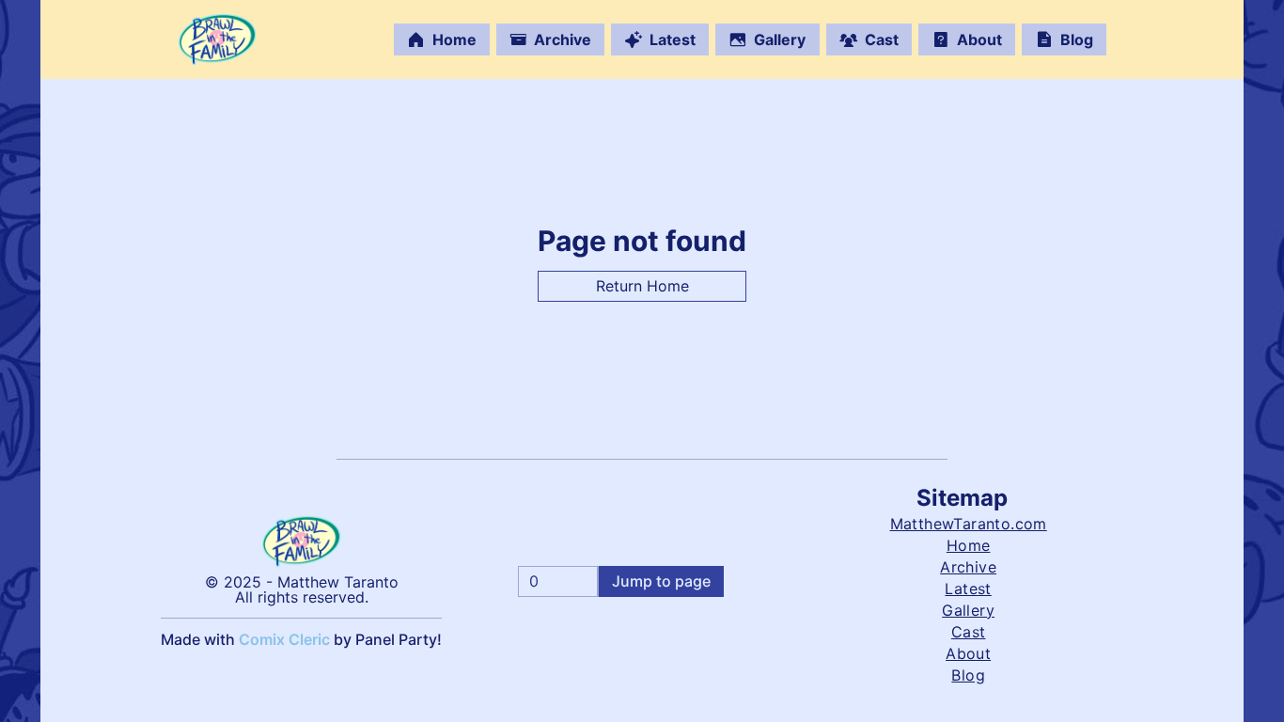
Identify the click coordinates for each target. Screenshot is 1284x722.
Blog (1076, 39)
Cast (882, 39)
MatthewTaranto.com (968, 523)
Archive (562, 39)
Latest (673, 39)
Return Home (642, 285)
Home (454, 39)
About (979, 39)
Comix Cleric (284, 639)
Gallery (780, 39)
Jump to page (661, 581)
